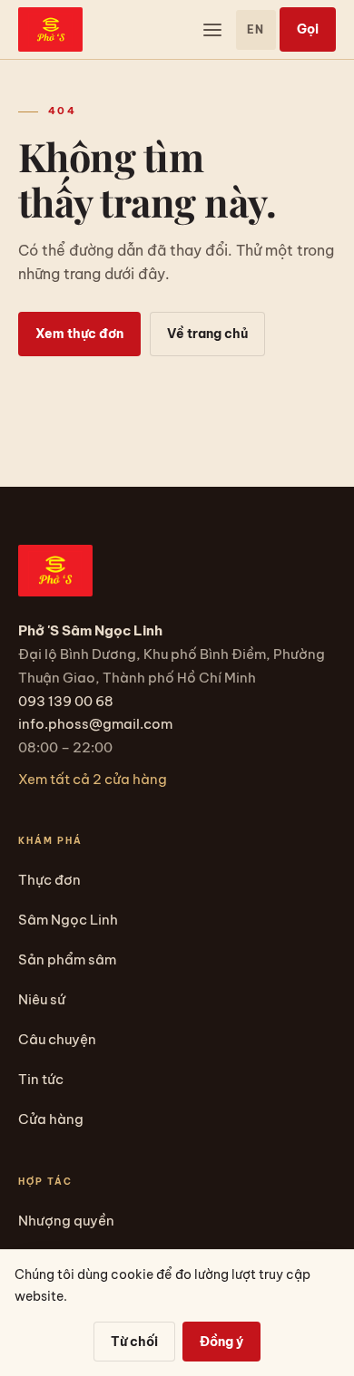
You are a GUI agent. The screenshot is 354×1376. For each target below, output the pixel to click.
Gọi (308, 29)
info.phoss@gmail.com (95, 723)
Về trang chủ (207, 333)
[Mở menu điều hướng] (212, 30)
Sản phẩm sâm (67, 959)
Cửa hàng (51, 1119)
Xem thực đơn (79, 333)
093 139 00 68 (65, 701)
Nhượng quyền (66, 1220)
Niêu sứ (41, 999)
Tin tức (41, 1079)
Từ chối (134, 1341)
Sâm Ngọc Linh (68, 919)
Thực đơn (49, 879)
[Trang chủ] (50, 29)
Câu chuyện (57, 1039)
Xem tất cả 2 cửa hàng (92, 779)
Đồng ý (221, 1341)
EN (255, 29)
